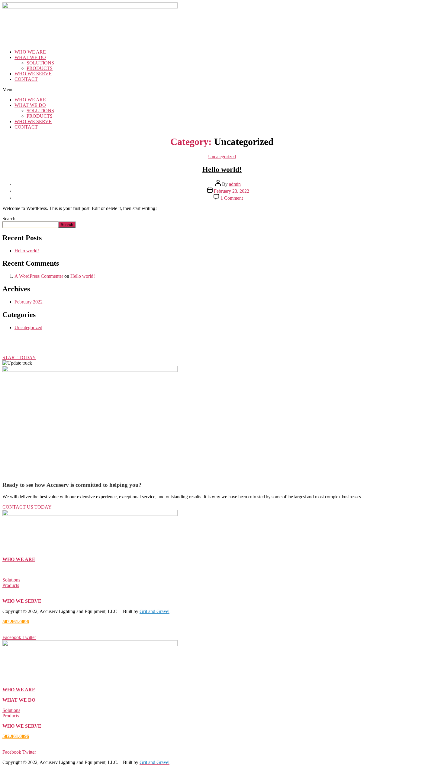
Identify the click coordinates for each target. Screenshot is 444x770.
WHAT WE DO (30, 57)
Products (10, 585)
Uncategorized (222, 156)
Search (8, 218)
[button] (222, 89)
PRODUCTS (40, 68)
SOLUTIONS (40, 62)
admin (235, 184)
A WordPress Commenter (38, 276)
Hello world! (222, 169)
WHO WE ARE (30, 51)
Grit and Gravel (154, 611)
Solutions (11, 579)
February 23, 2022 (231, 191)
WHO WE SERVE (33, 73)
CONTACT (26, 79)
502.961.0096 (15, 621)
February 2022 (28, 301)
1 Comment (231, 198)
